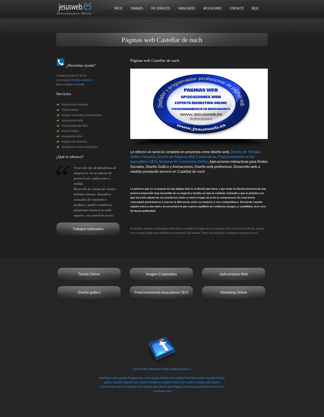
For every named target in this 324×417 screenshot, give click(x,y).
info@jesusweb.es (82, 80)
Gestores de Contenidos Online (183, 161)
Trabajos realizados (88, 229)
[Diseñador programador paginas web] (75, 14)
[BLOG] (255, 12)
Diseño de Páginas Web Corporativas (186, 157)
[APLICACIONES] (212, 12)
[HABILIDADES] (186, 12)
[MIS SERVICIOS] (160, 12)
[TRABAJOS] (136, 12)
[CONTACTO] (237, 12)
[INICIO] (118, 12)
